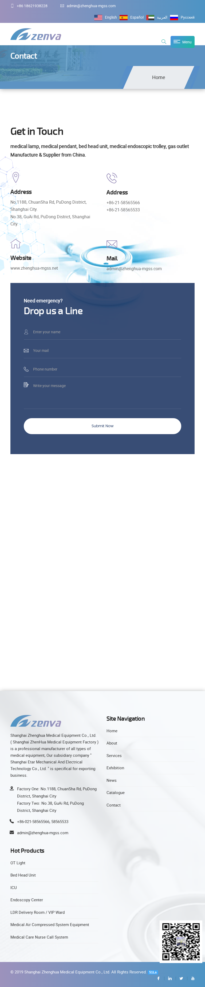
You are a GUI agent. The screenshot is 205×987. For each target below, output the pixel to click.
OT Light (17, 862)
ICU (13, 887)
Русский (188, 17)
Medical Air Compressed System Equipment (49, 924)
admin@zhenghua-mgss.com (91, 5)
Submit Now (102, 426)
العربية (162, 17)
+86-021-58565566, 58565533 (42, 821)
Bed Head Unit (23, 875)
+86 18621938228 (32, 5)
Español (137, 17)
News (112, 780)
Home (158, 77)
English (111, 17)
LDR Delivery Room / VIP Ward (37, 912)
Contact (114, 805)
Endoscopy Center (26, 899)
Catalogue (116, 792)
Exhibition (115, 767)
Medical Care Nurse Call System (39, 937)
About (112, 743)
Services (114, 755)
